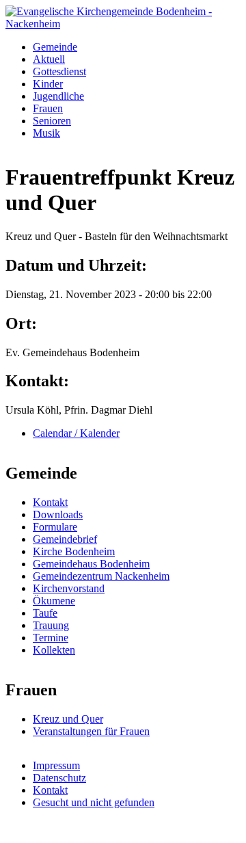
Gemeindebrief (65, 539)
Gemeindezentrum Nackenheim (101, 576)
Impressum (56, 765)
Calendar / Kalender (76, 433)
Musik (46, 133)
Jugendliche (58, 96)
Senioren (52, 120)
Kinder (48, 84)
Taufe (45, 613)
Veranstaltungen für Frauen (91, 731)
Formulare (55, 527)
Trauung (51, 625)
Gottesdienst (59, 71)
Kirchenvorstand (69, 588)
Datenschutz (59, 778)
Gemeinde (55, 47)
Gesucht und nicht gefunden (93, 802)
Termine (50, 637)
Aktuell (49, 59)
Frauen (48, 108)
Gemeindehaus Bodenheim (91, 564)
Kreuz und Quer (68, 719)
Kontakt (50, 502)
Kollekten (54, 650)
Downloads (58, 514)
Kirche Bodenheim (74, 551)
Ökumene (54, 600)
